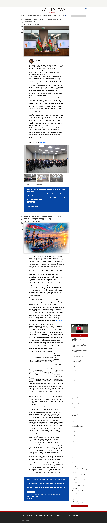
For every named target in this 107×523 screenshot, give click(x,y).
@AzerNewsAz (42, 142)
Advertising (49, 515)
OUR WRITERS (41, 16)
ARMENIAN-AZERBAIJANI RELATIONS (44, 15)
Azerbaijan (29, 184)
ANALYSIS (58, 15)
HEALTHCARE (27, 16)
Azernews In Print (59, 515)
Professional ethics (31, 515)
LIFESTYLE (63, 15)
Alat (42, 184)
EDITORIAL (54, 15)
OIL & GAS (34, 15)
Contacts (42, 515)
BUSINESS (30, 15)
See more (79, 506)
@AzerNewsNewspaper (32, 206)
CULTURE (32, 16)
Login (86, 8)
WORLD (26, 15)
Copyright (79, 515)
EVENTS (22, 16)
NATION (22, 15)
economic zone (36, 184)
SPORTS (36, 16)
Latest (79, 335)
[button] (22, 20)
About (22, 515)
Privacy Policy (70, 515)
